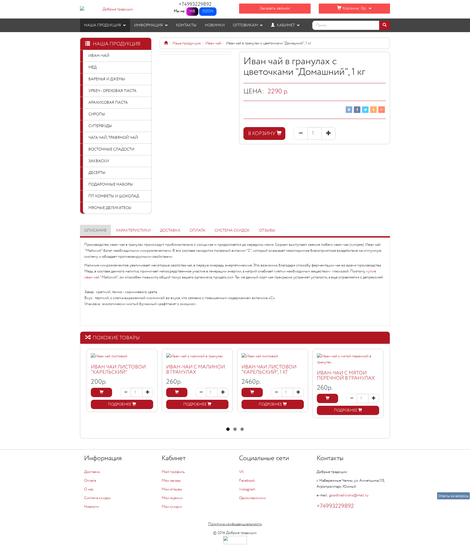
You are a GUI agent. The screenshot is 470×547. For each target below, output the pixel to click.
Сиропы (96, 114)
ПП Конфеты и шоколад (113, 196)
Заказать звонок (274, 8)
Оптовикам (246, 25)
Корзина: (353, 8)
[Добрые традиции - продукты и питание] (166, 43)
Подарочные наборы (110, 184)
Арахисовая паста (108, 102)
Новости (91, 506)
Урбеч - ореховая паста (112, 91)
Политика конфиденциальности (235, 524)
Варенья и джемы (106, 79)
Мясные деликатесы (109, 208)
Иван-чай (98, 56)
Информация (149, 25)
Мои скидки (172, 506)
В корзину (262, 133)
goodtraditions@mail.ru (349, 495)
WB (192, 11)
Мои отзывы (172, 489)
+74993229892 (195, 4)
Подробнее (120, 404)
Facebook (247, 480)
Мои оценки (172, 498)
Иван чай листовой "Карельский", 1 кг (269, 370)
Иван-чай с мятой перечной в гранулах (346, 376)
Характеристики (133, 230)
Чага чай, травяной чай (113, 137)
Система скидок (232, 230)
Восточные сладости (111, 149)
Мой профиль (173, 472)
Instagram (247, 489)
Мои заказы (171, 480)
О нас (89, 489)
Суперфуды (100, 126)
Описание (95, 230)
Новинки (215, 25)
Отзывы (267, 230)
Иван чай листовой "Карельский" (118, 370)
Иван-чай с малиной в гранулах (195, 370)
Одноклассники (252, 498)
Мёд (92, 67)
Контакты (186, 25)
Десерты (97, 173)
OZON (207, 11)
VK (241, 472)
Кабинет (286, 25)
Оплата (197, 230)
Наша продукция (103, 25)
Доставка (170, 230)
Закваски (98, 161)
